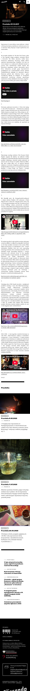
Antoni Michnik (11, 569)
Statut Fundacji (7, 636)
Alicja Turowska (12, 588)
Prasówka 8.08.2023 (9, 418)
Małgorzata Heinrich (13, 599)
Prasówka (5, 388)
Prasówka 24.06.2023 (9, 531)
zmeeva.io (19, 682)
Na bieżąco (6, 20)
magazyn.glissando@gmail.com (18, 669)
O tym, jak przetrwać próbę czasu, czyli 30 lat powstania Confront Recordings (13, 563)
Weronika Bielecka (12, 577)
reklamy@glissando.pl (16, 673)
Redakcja (8, 34)
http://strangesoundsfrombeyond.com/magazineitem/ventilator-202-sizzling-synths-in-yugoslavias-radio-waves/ (15, 233)
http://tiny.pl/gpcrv (5, 100)
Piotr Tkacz (10, 559)
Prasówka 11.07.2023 (9, 484)
